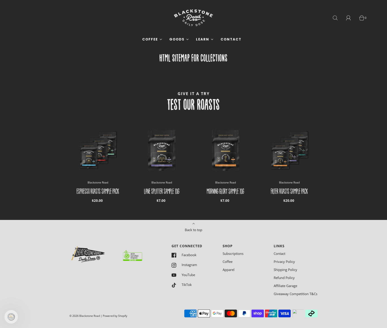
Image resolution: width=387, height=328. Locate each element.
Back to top (193, 230)
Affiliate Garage (285, 285)
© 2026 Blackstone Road (84, 316)
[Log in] (351, 18)
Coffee (227, 261)
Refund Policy (284, 277)
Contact (279, 253)
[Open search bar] (338, 18)
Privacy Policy (284, 261)
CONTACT (231, 39)
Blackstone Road (98, 182)
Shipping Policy (285, 269)
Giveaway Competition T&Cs (295, 294)
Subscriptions (233, 253)
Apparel (228, 269)
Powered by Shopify (115, 316)
